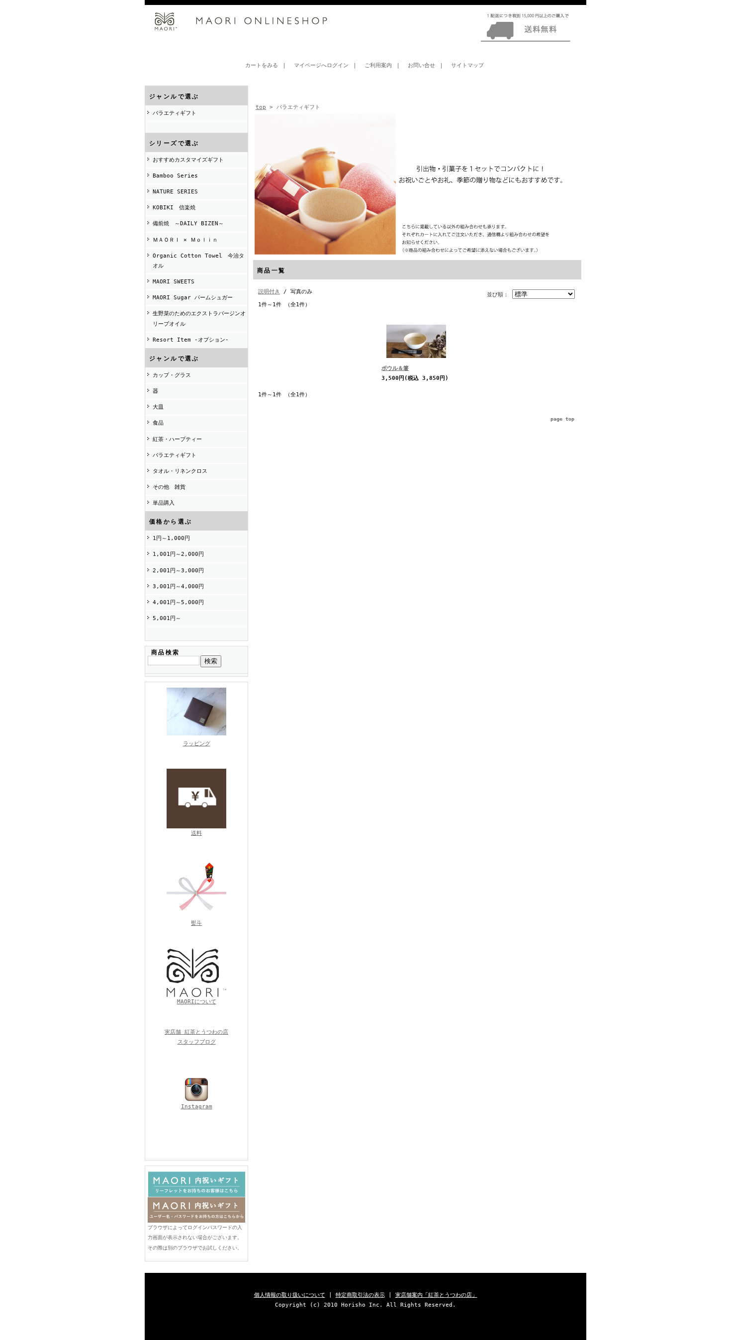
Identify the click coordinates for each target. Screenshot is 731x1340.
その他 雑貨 (169, 487)
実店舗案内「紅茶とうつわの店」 (436, 1295)
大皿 (158, 407)
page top (562, 419)
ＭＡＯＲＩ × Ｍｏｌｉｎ (185, 240)
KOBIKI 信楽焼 (174, 207)
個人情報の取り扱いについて (289, 1295)
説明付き (269, 291)
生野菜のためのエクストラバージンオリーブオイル (199, 318)
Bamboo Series (175, 176)
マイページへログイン (321, 65)
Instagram (196, 1106)
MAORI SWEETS (173, 281)
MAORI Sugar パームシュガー (193, 297)
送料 (196, 833)
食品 (158, 423)
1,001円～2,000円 (178, 554)
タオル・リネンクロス (180, 471)
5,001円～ (167, 618)
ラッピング (196, 743)
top (261, 107)
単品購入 (164, 503)
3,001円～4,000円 (178, 586)
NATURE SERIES (175, 191)
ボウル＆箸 (395, 368)
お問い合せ (421, 65)
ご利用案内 (378, 65)
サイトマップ (467, 65)
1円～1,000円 (171, 538)
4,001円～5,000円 (178, 602)
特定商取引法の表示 (360, 1295)
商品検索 (165, 652)
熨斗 (196, 923)
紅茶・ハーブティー (177, 439)
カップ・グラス (172, 375)
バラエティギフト (174, 113)
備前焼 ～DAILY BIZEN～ (188, 223)
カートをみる (261, 65)
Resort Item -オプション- (191, 340)
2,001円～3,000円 (178, 570)
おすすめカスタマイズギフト (188, 160)
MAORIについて (196, 1001)
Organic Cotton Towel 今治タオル (198, 261)
